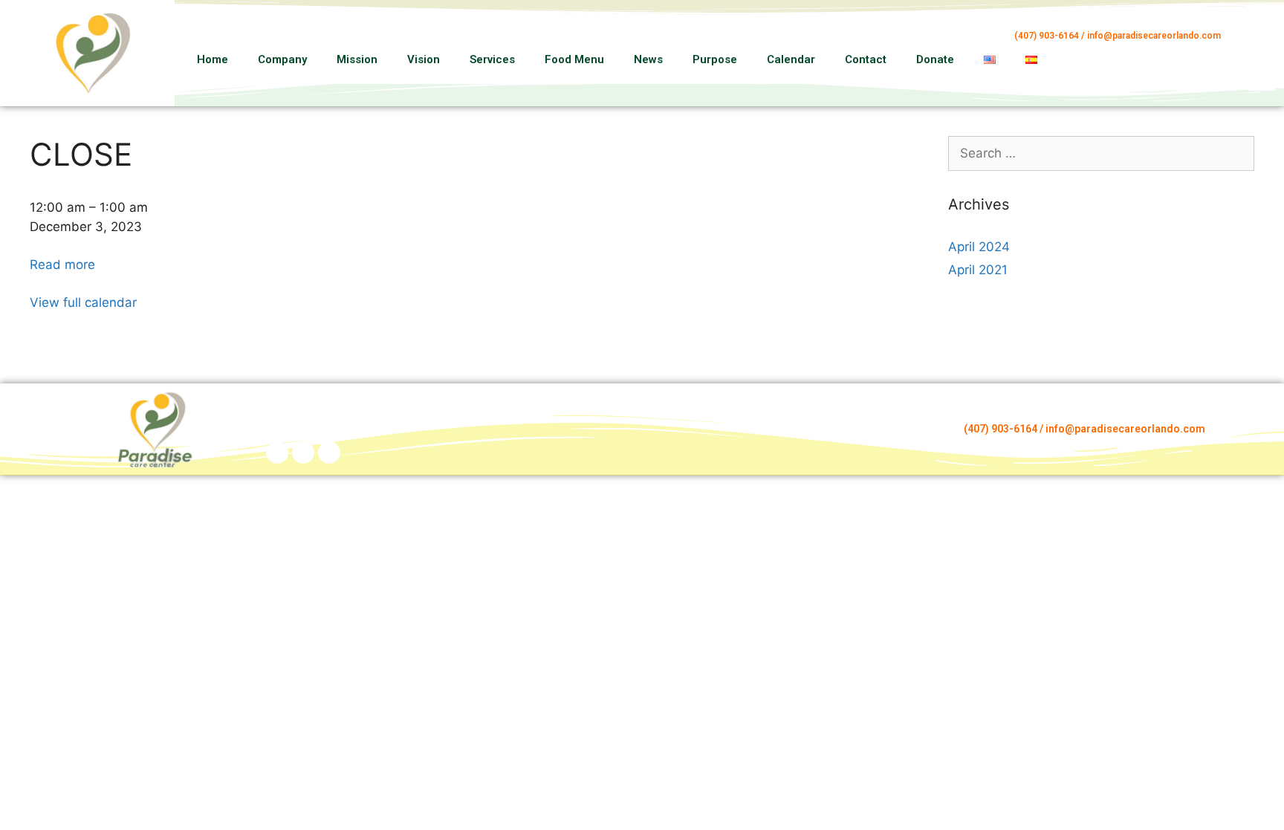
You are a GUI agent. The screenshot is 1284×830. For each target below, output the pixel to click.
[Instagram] (1265, 56)
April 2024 (979, 246)
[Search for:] (1101, 153)
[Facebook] (1265, 39)
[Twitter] (329, 452)
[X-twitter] (1265, 74)
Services (492, 59)
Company (282, 59)
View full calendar (83, 302)
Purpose (715, 59)
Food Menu (574, 59)
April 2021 (978, 269)
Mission (357, 59)
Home (212, 59)
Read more (62, 264)
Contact (865, 59)
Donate (935, 59)
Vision (423, 59)
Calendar (791, 59)
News (648, 59)
